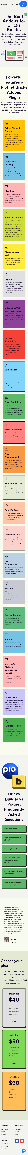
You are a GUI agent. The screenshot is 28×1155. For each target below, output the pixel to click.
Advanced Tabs (12, 534)
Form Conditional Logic (13, 404)
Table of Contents (14, 217)
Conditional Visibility (10, 163)
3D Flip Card (11, 369)
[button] (12, 942)
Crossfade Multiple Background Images (11, 668)
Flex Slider (10, 190)
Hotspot (9, 588)
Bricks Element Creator (12, 130)
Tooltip (8, 639)
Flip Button (10, 279)
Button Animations (10, 340)
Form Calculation (13, 429)
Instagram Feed (13, 725)
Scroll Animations (13, 483)
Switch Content (13, 615)
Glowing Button (13, 307)
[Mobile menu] (17, 4)
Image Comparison (11, 563)
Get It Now (23, 4)
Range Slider (11, 697)
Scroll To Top (11, 510)
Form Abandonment (12, 456)
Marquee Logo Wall (12, 253)
